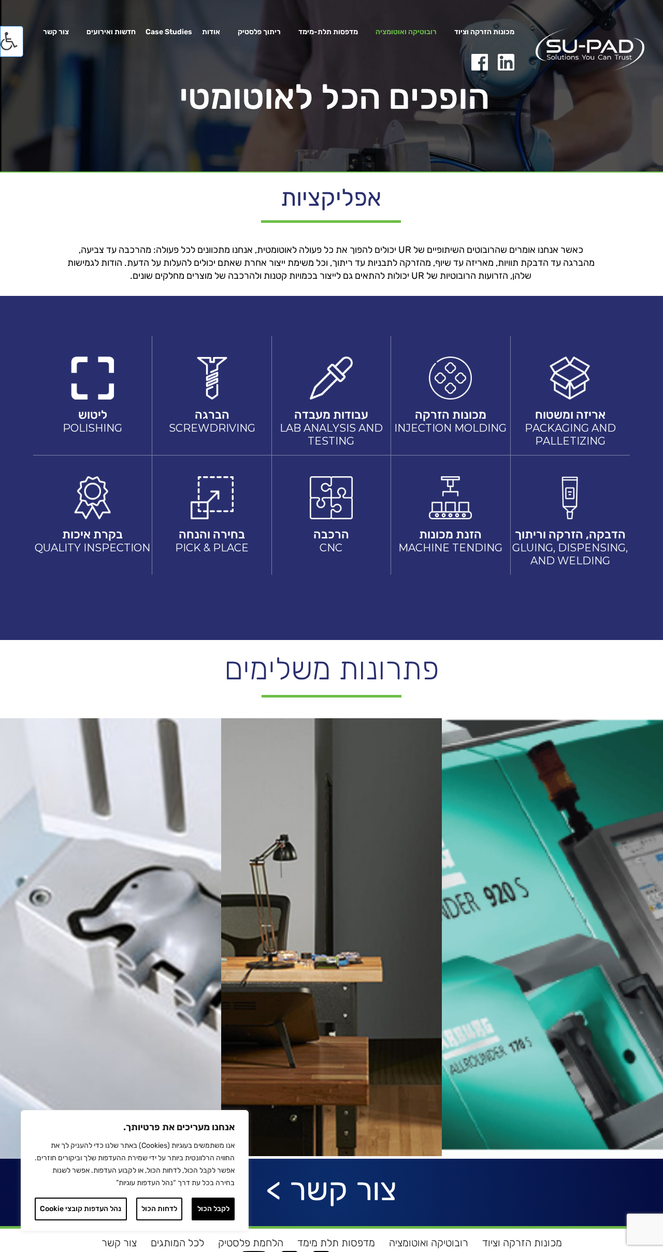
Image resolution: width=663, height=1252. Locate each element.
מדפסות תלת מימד (336, 1242)
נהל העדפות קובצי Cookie (80, 1208)
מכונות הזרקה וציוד (484, 32)
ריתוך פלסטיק (259, 32)
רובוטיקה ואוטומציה (406, 32)
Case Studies (169, 32)
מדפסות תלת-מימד (328, 32)
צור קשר (56, 32)
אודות (211, 32)
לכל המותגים (177, 1242)
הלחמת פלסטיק (250, 1242)
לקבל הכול (213, 1208)
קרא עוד (110, 864)
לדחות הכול (159, 1208)
